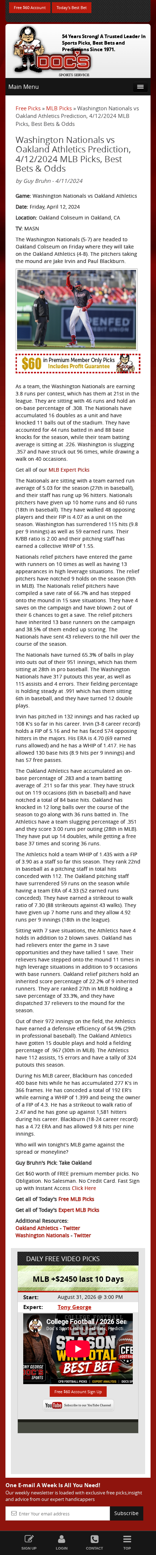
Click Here (84, 1188)
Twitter (71, 1227)
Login (61, 1548)
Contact (94, 1548)
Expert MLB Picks (78, 1209)
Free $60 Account (30, 7)
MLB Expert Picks (69, 469)
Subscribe (126, 1513)
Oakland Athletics (37, 1227)
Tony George (74, 1307)
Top (127, 1548)
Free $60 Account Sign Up (78, 1391)
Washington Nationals (42, 1235)
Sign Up (29, 1548)
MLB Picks (59, 108)
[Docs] (52, 49)
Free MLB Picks (76, 1198)
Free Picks (28, 108)
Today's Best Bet (72, 7)
